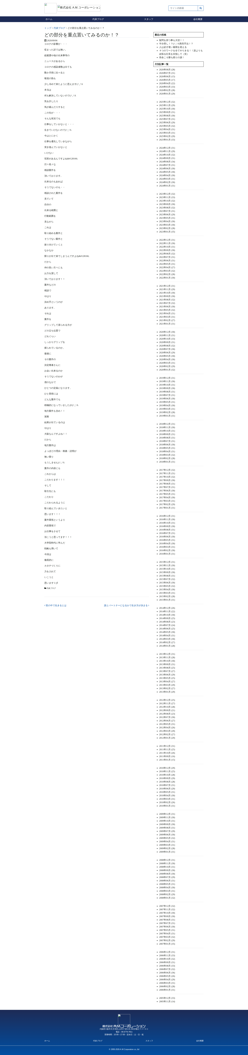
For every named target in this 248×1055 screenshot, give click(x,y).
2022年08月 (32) (167, 253)
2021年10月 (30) (167, 293)
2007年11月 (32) (167, 909)
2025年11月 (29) (167, 105)
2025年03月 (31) (167, 133)
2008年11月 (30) (167, 863)
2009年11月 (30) (167, 817)
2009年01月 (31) (167, 852)
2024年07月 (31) (167, 165)
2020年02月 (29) (167, 366)
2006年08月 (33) (167, 966)
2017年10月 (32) (167, 477)
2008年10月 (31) (167, 867)
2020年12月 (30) (167, 332)
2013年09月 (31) (167, 664)
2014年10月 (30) (167, 615)
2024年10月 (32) (167, 155)
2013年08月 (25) (167, 668)
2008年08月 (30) (167, 874)
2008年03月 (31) (167, 891)
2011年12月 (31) (167, 746)
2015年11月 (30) (167, 565)
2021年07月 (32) (167, 303)
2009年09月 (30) (167, 824)
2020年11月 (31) (167, 335)
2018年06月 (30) (167, 444)
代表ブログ (98, 19)
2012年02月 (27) (167, 734)
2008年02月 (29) (167, 894)
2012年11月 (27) (167, 703)
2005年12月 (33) (167, 998)
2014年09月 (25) (167, 618)
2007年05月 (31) (167, 930)
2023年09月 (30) (167, 204)
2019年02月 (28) (167, 412)
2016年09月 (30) (167, 526)
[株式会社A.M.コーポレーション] (50, 7)
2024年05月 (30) (167, 172)
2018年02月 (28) (167, 458)
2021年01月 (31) (167, 324)
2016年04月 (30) (167, 543)
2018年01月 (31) (167, 462)
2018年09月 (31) (167, 434)
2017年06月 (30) (167, 490)
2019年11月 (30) (167, 381)
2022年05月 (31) (167, 264)
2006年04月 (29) (167, 979)
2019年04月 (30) (167, 405)
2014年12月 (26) (167, 608)
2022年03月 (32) (167, 271)
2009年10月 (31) (167, 821)
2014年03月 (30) (167, 639)
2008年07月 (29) (167, 877)
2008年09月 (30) (167, 870)
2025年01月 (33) (167, 139)
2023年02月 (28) (167, 228)
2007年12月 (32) (167, 906)
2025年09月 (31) (167, 112)
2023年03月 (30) (167, 225)
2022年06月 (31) (167, 260)
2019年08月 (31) (167, 391)
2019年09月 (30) (167, 388)
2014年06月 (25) (167, 628)
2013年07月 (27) (167, 671)
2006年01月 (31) (167, 990)
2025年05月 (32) (167, 126)
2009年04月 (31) (167, 841)
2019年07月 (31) (167, 395)
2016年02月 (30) (167, 550)
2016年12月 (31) (167, 516)
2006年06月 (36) (167, 972)
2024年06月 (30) (167, 168)
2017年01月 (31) (167, 508)
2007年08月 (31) (167, 920)
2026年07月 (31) (167, 73)
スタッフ (148, 19)
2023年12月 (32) (167, 194)
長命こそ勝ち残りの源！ (171, 57)
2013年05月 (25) (167, 678)
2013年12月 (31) (167, 654)
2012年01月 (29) (167, 738)
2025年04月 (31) (167, 129)
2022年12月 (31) (167, 240)
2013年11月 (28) (167, 657)
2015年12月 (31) (167, 562)
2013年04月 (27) (167, 681)
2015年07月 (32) (167, 579)
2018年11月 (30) (167, 427)
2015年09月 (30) (167, 572)
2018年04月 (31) (167, 451)
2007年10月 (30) (167, 913)
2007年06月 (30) (167, 926)
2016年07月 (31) (167, 533)
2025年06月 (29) (167, 122)
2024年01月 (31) (167, 185)
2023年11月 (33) (167, 197)
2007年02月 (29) (167, 940)
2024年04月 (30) (167, 175)
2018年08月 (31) (167, 437)
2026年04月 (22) (167, 83)
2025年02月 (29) (167, 136)
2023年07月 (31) (167, 211)
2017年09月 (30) (167, 480)
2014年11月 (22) (167, 611)
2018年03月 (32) (167, 455)
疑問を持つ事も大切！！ (171, 40)
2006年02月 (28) (167, 986)
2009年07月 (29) (167, 831)
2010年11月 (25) (167, 771)
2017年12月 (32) (167, 470)
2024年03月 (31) (167, 179)
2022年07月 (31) (167, 257)
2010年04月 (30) (167, 795)
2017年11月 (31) (167, 473)
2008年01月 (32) (167, 898)
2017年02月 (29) (167, 504)
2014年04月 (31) (167, 635)
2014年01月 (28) (167, 646)
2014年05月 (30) (167, 632)
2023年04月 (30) (167, 221)
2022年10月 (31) (167, 247)
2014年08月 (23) (167, 622)
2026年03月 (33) (167, 87)
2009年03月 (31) (167, 845)
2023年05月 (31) (167, 218)
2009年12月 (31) (167, 814)
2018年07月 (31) (167, 441)
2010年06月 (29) (167, 788)
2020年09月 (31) (167, 342)
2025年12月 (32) (167, 102)
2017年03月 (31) (167, 501)
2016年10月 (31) (167, 523)
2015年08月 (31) (167, 576)
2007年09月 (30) (167, 916)
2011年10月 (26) (167, 753)
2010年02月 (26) (167, 802)
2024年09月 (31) (167, 158)
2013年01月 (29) (167, 692)
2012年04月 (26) (167, 727)
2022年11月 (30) (167, 243)
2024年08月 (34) (167, 161)
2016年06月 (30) (167, 536)
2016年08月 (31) (167, 530)
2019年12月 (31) (167, 378)
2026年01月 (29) (167, 93)
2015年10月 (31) (167, 569)
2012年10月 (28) (167, 707)
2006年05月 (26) (167, 976)
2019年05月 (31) (167, 402)
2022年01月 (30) (167, 278)
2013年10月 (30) (167, 661)
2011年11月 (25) (167, 749)
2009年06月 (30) (167, 834)
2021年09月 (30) (167, 296)
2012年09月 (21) (167, 710)
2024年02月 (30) (167, 182)
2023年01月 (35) (167, 231)
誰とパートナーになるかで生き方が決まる (126, 605)
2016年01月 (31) (167, 554)
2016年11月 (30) (167, 519)
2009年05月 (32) (167, 838)
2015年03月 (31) (167, 593)
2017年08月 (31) (167, 483)
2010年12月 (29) (167, 768)
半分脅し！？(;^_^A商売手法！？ (176, 43)
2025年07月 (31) (167, 119)
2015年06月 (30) (167, 582)
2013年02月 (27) (167, 688)
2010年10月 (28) (167, 775)
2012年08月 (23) (167, 714)
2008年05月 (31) (167, 884)
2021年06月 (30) (167, 306)
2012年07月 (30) (167, 717)
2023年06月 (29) (167, 214)
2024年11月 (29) (167, 151)
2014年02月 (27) (167, 642)
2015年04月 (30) (167, 589)
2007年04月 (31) (167, 933)
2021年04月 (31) (167, 313)
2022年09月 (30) (167, 250)
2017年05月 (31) (167, 494)
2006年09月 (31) (167, 962)
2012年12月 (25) (167, 700)
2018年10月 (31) (167, 431)
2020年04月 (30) (167, 359)
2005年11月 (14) (167, 1001)
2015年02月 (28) (167, 596)
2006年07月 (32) (167, 969)
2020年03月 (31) (167, 363)
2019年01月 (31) (167, 416)
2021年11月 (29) (167, 289)
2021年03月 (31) (167, 317)
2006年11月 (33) (167, 955)
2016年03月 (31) (167, 547)
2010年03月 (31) (167, 799)
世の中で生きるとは (55, 605)
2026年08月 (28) (167, 69)
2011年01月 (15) (167, 760)
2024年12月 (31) (167, 148)
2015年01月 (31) (167, 600)
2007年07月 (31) (167, 923)
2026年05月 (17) (167, 80)
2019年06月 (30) (167, 398)
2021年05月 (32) (167, 310)
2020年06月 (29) (167, 352)
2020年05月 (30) (167, 356)
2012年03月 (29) (167, 731)
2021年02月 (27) (167, 320)
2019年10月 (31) (167, 385)
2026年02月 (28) (167, 90)
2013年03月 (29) (167, 685)
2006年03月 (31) (167, 983)
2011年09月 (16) (167, 756)
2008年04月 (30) (167, 887)
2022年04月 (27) (167, 267)
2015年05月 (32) (167, 586)
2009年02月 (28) (167, 848)
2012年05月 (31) (167, 724)
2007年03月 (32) (167, 937)
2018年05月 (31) (167, 448)
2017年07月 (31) (167, 487)
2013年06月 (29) (167, 674)
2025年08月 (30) (167, 115)
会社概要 (198, 19)
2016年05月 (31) (167, 540)
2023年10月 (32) (167, 201)
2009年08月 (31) (167, 828)
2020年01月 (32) (167, 370)
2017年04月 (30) (167, 497)
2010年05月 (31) (167, 792)
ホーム (48, 19)
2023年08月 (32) (167, 207)
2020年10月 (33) (167, 339)
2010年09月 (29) (167, 778)
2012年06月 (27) (167, 720)
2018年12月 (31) (167, 424)
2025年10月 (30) (167, 109)
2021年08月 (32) (167, 299)
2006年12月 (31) (167, 952)
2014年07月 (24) (167, 625)
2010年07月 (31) (167, 785)
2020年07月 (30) (167, 349)
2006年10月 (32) (167, 959)
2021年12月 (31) (167, 286)
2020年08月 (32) (167, 345)
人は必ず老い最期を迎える (173, 47)
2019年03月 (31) (167, 409)
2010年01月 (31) (167, 806)
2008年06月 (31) (167, 880)
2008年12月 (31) (167, 860)
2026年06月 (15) (167, 76)
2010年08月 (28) (167, 781)
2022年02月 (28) (167, 274)
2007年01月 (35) (167, 944)
